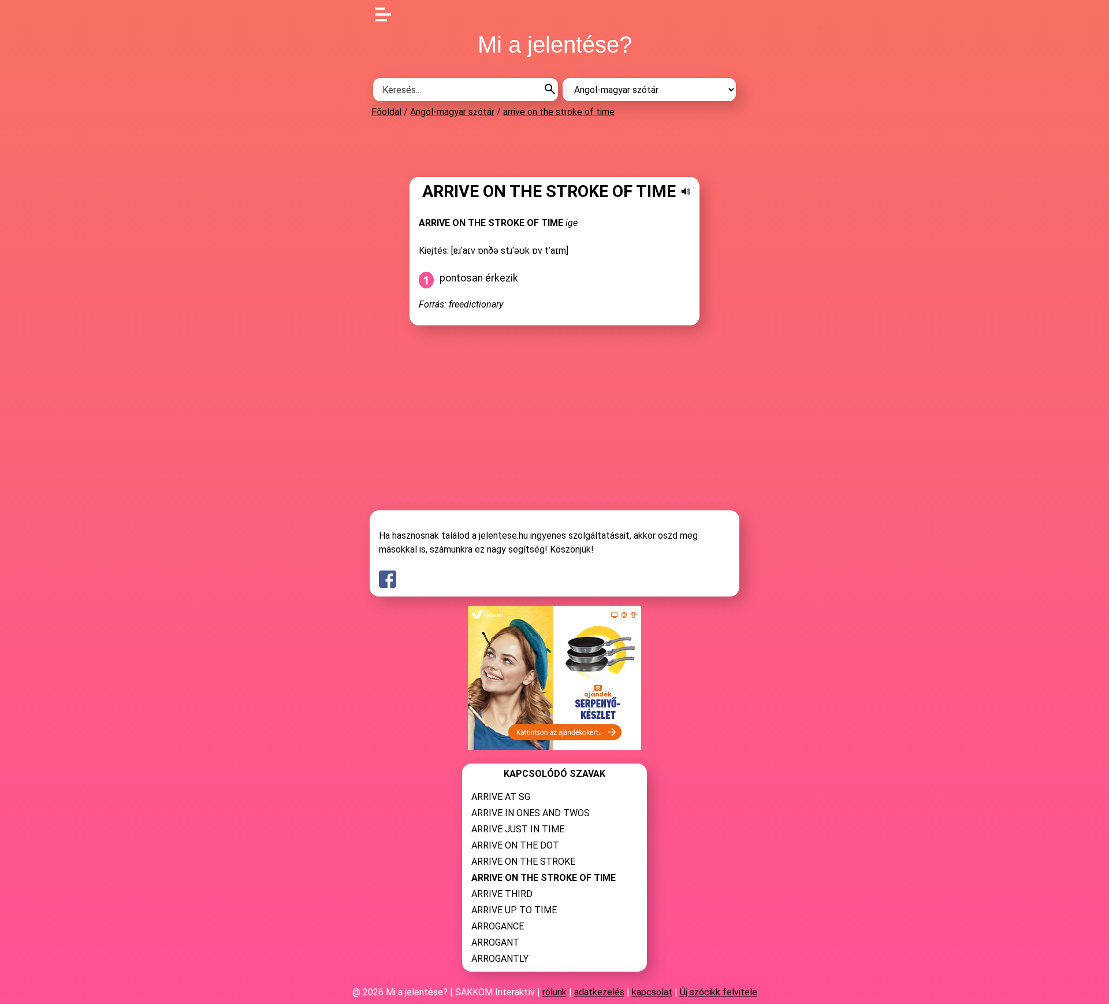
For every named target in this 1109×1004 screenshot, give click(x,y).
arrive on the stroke (523, 861)
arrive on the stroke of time (559, 111)
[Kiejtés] (685, 191)
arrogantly (500, 958)
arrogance (497, 926)
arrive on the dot (515, 845)
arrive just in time (517, 829)
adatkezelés (599, 992)
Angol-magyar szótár (452, 111)
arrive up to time (514, 910)
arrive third (502, 893)
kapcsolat (652, 992)
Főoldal (386, 111)
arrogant (495, 942)
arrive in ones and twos (530, 812)
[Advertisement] (554, 147)
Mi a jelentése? (555, 44)
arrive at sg (500, 796)
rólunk (554, 992)
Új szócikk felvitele (718, 992)
